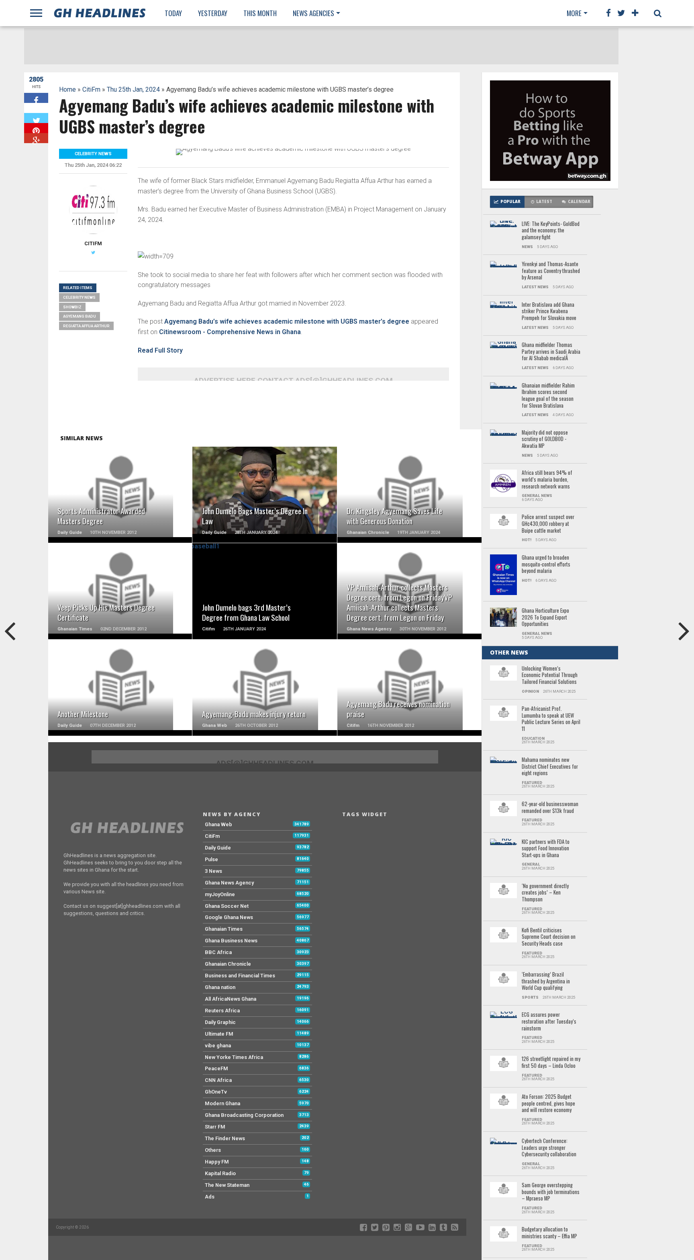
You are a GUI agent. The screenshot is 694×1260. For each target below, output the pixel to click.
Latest (544, 201)
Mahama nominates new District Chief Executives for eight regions (550, 767)
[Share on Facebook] (36, 98)
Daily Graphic (220, 1022)
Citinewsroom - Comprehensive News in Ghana (230, 332)
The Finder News (225, 1138)
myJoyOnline (220, 894)
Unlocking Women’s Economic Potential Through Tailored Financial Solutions (550, 675)
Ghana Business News (231, 941)
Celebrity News (79, 297)
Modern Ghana (222, 1103)
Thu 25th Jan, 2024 (133, 89)
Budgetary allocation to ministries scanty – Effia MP (549, 1232)
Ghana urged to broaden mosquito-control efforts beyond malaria (546, 564)
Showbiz (72, 307)
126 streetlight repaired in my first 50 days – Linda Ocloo (551, 1062)
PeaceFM (216, 1068)
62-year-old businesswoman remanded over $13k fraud (550, 807)
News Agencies (313, 13)
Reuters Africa (222, 1011)
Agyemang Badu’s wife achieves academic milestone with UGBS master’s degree (286, 321)
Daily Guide (218, 848)
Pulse (211, 859)
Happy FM (217, 1162)
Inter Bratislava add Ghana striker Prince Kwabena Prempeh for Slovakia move (549, 312)
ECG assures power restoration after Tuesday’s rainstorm (549, 1022)
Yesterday (212, 13)
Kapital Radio (220, 1173)
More (574, 13)
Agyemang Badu (79, 316)
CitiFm (91, 89)
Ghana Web (218, 824)
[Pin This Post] (36, 128)
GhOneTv (216, 1092)
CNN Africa (218, 1080)
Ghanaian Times (224, 929)
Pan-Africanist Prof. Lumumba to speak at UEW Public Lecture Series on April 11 (551, 719)
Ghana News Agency (229, 883)
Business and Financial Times (240, 976)
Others (213, 1150)
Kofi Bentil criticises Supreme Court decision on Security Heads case (549, 937)
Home (67, 89)
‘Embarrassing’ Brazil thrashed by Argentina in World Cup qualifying (546, 981)
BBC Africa (218, 952)
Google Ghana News (229, 917)
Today (173, 13)
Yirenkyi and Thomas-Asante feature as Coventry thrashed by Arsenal (551, 271)
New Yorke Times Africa (234, 1057)
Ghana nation (220, 987)
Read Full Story (160, 350)
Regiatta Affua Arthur (86, 326)
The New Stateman (227, 1185)
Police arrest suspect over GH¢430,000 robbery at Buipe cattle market (548, 524)
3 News (213, 871)
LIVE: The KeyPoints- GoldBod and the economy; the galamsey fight (551, 231)
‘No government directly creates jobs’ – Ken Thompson (545, 893)
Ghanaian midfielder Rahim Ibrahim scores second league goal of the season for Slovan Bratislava (548, 395)
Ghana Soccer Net (227, 906)
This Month (260, 13)
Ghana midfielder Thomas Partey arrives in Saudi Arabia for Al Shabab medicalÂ (551, 352)
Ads (209, 1197)
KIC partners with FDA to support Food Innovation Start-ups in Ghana (545, 849)
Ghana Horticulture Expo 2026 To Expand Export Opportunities (545, 617)
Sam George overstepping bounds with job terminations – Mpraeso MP (551, 1192)
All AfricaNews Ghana (230, 999)
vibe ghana (218, 1045)
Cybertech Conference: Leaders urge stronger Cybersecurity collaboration (549, 1148)
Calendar (579, 201)
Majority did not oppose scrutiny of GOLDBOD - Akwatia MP (545, 439)
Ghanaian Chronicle (228, 964)
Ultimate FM (219, 1034)
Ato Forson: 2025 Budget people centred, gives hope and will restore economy (548, 1104)
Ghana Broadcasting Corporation (244, 1115)
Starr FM (215, 1127)
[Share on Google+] (36, 138)
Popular (510, 201)
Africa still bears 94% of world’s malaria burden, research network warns (547, 480)
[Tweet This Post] (36, 118)
